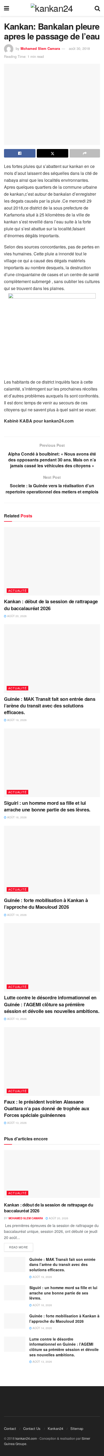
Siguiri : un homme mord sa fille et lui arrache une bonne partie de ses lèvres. (47, 806)
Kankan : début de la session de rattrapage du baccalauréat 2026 (51, 605)
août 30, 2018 (79, 48)
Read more (18, 1247)
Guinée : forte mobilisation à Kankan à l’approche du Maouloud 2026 (46, 903)
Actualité (17, 590)
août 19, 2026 (16, 720)
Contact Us (32, 1428)
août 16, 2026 (16, 817)
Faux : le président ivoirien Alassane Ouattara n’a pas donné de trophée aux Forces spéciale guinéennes (46, 1108)
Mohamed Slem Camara (40, 48)
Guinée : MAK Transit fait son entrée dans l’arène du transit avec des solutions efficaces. (49, 705)
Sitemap (76, 1428)
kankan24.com (26, 1438)
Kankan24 (55, 1428)
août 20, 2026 (16, 616)
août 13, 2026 (16, 1019)
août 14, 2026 (16, 915)
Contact (10, 1428)
